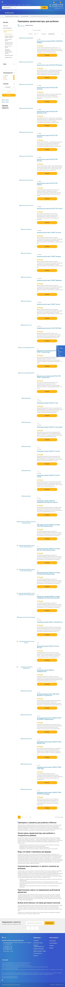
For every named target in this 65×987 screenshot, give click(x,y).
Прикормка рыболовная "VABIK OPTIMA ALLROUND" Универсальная (49, 718)
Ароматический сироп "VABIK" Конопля (49, 232)
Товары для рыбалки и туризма (11, 16)
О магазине (4, 4)
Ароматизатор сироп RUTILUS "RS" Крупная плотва (47, 112)
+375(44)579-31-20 (7, 946)
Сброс (8, 91)
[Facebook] (32, 928)
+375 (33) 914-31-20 (57, 6)
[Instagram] (28, 928)
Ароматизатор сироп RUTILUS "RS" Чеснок (49, 208)
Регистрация (52, 940)
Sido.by (10, 984)
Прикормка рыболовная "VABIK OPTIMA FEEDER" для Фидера (49, 793)
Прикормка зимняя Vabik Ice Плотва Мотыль (48, 646)
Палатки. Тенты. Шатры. (8, 47)
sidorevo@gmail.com (7, 949)
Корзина (51, 948)
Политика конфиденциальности (38, 945)
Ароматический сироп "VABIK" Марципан (49, 280)
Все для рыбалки (24, 16)
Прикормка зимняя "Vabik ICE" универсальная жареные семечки (47, 501)
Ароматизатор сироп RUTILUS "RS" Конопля (47, 88)
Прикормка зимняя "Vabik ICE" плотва (48, 451)
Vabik (38, 399)
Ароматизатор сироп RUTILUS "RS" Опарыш (47, 184)
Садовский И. (58, 984)
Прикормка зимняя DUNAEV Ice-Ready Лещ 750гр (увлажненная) (48, 525)
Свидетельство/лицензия (13, 977)
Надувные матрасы (9, 55)
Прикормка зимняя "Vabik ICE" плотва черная (48, 476)
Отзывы (18, 4)
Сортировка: (43, 33)
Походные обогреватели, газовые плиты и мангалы (8, 51)
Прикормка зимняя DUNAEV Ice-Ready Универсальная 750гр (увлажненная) (48, 597)
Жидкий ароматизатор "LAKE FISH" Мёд (49, 328)
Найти (8, 95)
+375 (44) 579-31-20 (57, 5)
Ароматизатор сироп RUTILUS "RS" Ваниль (49, 65)
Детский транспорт (7, 28)
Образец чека (4, 977)
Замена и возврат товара (39, 951)
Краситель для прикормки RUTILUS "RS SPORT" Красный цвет (49, 351)
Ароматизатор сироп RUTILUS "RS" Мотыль (47, 160)
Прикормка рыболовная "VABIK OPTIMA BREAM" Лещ (49, 742)
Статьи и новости (37, 953)
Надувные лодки (8, 57)
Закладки (51, 945)
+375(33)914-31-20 (7, 947)
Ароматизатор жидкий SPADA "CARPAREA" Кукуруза (50, 41)
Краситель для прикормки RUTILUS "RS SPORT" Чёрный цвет (49, 376)
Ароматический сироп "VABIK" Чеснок (48, 304)
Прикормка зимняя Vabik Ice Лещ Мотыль (50, 622)
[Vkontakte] (36, 928)
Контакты (28, 4)
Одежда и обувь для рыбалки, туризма (9, 37)
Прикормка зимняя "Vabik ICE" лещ (47, 403)
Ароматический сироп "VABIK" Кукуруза (49, 256)
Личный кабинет (53, 943)
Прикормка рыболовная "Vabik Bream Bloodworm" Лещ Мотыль (48, 694)
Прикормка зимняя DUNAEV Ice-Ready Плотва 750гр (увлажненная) (48, 573)
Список (29, 30)
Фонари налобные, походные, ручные (9, 43)
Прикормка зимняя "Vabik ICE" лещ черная (49, 427)
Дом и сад (5, 25)
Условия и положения (38, 948)
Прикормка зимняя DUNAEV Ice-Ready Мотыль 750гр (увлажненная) (48, 549)
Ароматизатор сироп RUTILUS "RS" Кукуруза (47, 136)
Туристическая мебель (8, 40)
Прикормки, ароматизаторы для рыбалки (39, 16)
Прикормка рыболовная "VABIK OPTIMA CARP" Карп (49, 767)
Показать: (31, 33)
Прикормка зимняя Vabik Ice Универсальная (45, 670)
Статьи (23, 4)
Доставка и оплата (12, 4)
